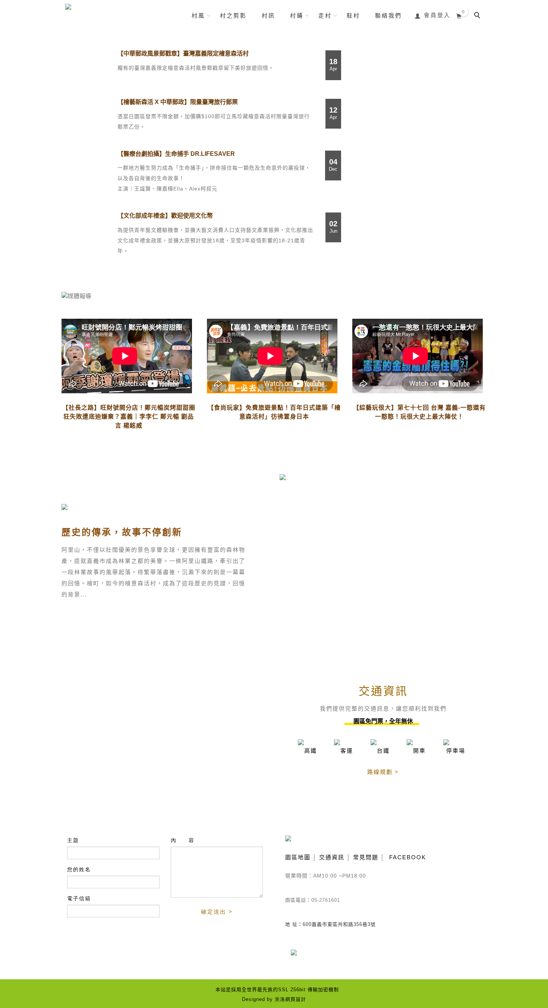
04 (333, 165)
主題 (73, 840)
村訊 (268, 15)
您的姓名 (79, 869)
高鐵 (310, 750)
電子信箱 (79, 898)
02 (333, 227)
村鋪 (296, 15)
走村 (325, 15)
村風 (198, 15)
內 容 (183, 840)
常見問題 (365, 857)
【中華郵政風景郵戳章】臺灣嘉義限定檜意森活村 (183, 53)
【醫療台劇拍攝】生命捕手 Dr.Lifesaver (176, 154)
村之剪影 (233, 15)
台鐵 (383, 750)
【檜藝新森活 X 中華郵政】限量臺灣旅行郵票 (177, 102)
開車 (419, 750)
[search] (478, 16)
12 (333, 113)
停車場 (455, 750)
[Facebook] (299, 956)
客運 (346, 750)
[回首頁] (111, 13)
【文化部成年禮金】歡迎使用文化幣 (165, 215)
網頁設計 (295, 999)
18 (333, 64)
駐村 (353, 15)
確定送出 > (217, 911)
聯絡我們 (388, 15)
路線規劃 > (383, 772)
